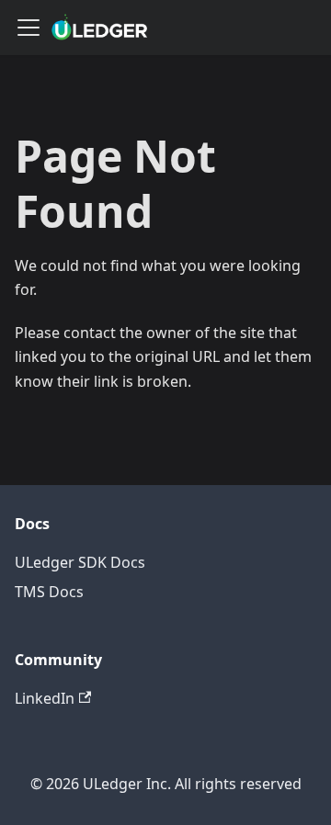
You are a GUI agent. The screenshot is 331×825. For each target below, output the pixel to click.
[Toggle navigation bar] (28, 27)
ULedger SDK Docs (80, 562)
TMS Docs (49, 592)
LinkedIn (44, 698)
